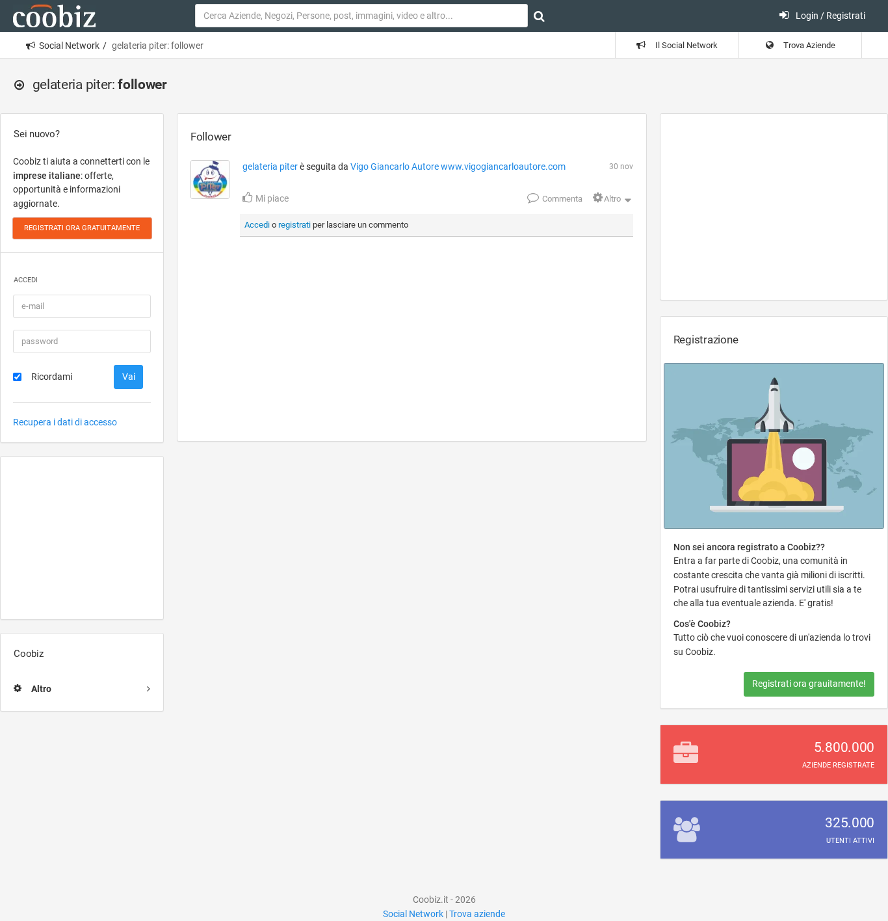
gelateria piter (270, 166)
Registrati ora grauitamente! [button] (809, 683)
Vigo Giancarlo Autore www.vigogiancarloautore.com (458, 166)
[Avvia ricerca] (539, 16)
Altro (612, 199)
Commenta (561, 199)
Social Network (69, 45)
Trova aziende (477, 914)
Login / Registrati (829, 15)
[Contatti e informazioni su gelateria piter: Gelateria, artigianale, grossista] (209, 179)
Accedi (257, 225)
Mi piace (271, 198)
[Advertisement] (82, 538)
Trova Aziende (808, 45)
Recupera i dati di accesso (65, 422)
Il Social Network (685, 45)
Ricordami (51, 376)
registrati (294, 225)
